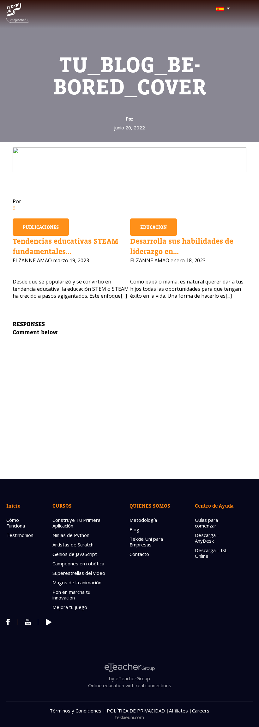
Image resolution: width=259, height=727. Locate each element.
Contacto (139, 554)
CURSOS (62, 506)
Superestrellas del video (78, 573)
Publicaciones (41, 227)
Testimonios (19, 535)
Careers (200, 710)
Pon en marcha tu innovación (71, 595)
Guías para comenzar (206, 523)
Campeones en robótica (78, 563)
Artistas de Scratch (72, 544)
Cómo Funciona (15, 523)
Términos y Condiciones (75, 710)
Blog (134, 529)
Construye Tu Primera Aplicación (76, 523)
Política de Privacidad (136, 710)
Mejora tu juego (69, 607)
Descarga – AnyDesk (207, 538)
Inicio (13, 506)
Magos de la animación (76, 582)
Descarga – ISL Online (211, 553)
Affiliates (178, 710)
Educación (153, 227)
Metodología (143, 520)
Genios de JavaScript (74, 554)
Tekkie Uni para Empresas (146, 542)
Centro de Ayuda (214, 506)
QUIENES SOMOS (150, 506)
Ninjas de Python (70, 535)
